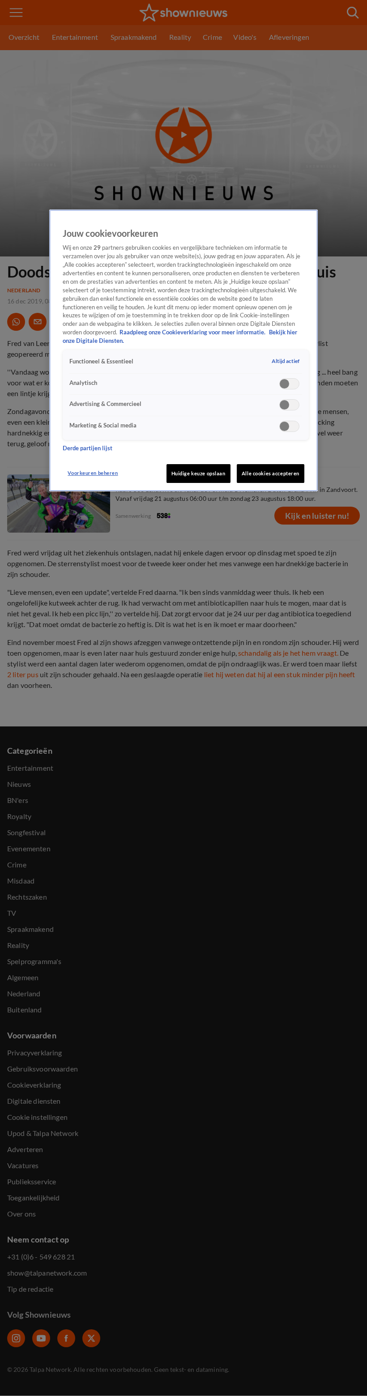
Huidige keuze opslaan (198, 473)
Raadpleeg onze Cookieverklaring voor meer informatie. (193, 332)
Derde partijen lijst (87, 448)
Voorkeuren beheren (93, 473)
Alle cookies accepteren (270, 473)
